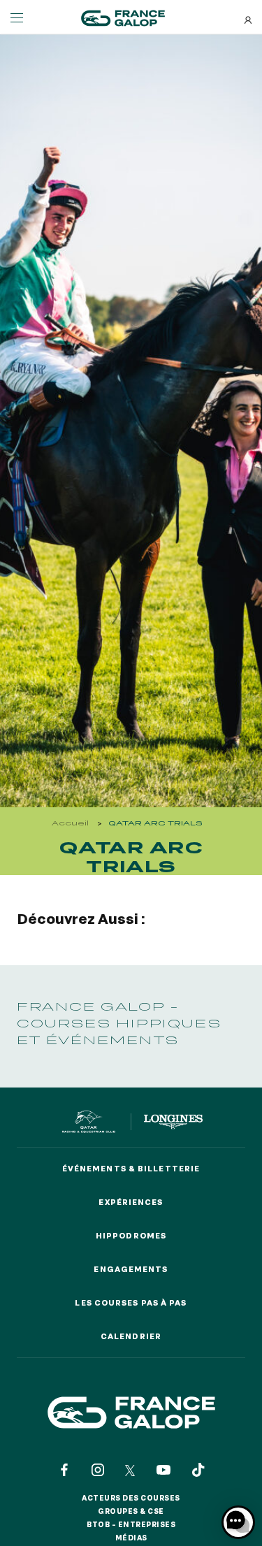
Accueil (70, 823)
